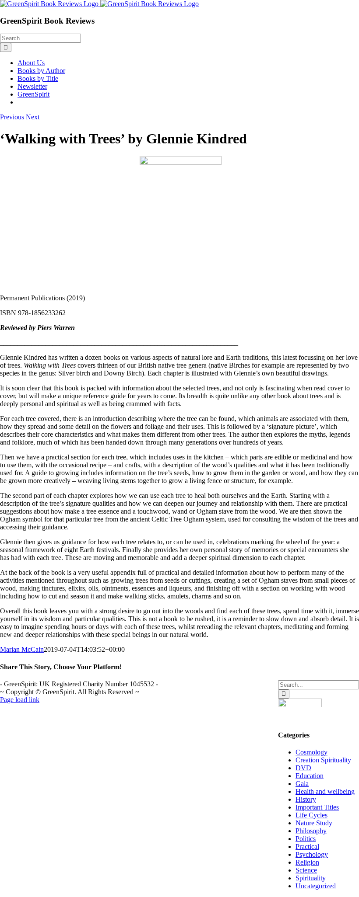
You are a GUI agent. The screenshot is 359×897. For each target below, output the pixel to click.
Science (306, 870)
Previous (12, 117)
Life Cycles (311, 815)
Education (310, 775)
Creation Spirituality (323, 760)
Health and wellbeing (325, 791)
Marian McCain (22, 649)
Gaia (302, 783)
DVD (303, 768)
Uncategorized (316, 886)
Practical (307, 846)
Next (32, 117)
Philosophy (311, 830)
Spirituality (311, 878)
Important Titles (317, 807)
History (306, 799)
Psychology (312, 854)
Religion (307, 862)
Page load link (19, 699)
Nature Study (314, 823)
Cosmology (311, 752)
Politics (306, 838)
